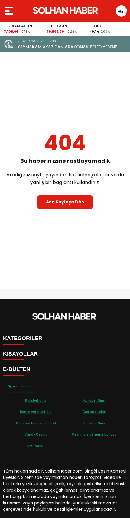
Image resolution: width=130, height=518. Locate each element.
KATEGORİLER (22, 338)
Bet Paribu (35, 446)
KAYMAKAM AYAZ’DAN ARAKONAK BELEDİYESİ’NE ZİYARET (67, 47)
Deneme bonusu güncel (36, 423)
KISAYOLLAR (20, 354)
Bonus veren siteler (36, 411)
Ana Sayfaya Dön (65, 202)
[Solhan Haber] (66, 11)
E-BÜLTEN (16, 369)
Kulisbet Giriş (36, 400)
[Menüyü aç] (10, 11)
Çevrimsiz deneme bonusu (94, 434)
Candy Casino (35, 434)
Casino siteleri (94, 411)
